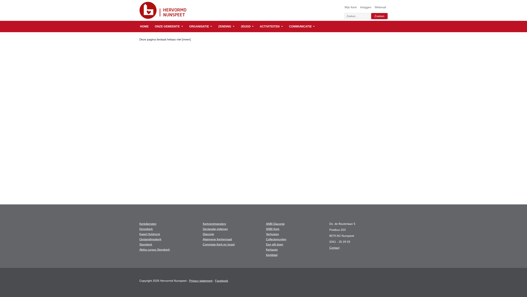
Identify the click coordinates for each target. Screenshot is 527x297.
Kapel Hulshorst (149, 234)
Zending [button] (225, 26)
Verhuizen (272, 234)
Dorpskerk (146, 229)
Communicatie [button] (300, 26)
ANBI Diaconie (275, 223)
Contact (334, 247)
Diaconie (208, 234)
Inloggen (365, 7)
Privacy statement (200, 280)
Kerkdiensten (147, 223)
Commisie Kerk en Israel (219, 244)
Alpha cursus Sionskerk (154, 249)
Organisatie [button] (199, 26)
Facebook (221, 280)
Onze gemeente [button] (168, 26)
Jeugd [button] (246, 26)
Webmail (380, 7)
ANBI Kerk (272, 229)
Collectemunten (276, 239)
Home (144, 26)
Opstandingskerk (150, 239)
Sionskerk (145, 244)
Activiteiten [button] (270, 26)
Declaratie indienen (215, 229)
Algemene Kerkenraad (217, 239)
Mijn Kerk (351, 7)
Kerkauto (272, 249)
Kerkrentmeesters (214, 223)
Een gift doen (274, 244)
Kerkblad (271, 255)
